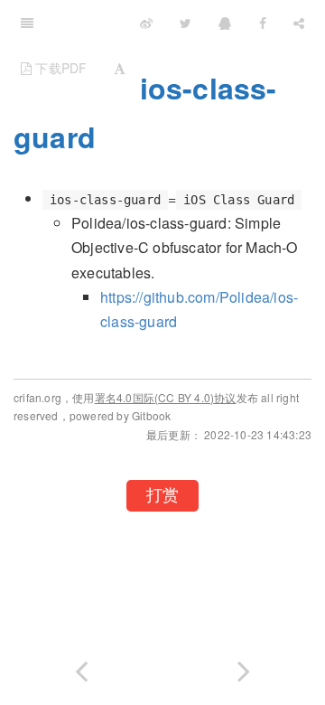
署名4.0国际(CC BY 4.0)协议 (166, 397)
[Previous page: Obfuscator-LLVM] (81, 667)
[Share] (299, 22)
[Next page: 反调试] (243, 667)
